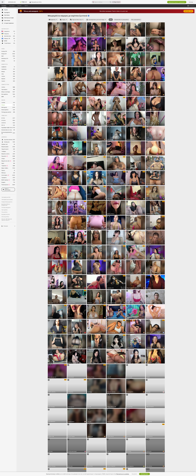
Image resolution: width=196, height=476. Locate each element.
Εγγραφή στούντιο (6, 214)
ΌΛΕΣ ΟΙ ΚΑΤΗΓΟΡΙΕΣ (7, 189)
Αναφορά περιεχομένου (7, 201)
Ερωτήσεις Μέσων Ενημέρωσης (6, 205)
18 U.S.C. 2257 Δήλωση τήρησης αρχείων (7, 220)
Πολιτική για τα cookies (122, 474)
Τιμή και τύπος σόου (77, 19)
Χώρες (63, 19)
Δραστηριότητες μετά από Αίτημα (96, 19)
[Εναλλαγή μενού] (2, 2)
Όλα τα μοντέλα (5, 216)
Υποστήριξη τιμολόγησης (7, 199)
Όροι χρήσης (5, 209)
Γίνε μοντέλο (4, 212)
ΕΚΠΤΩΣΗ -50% (188, 11)
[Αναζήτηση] (110, 2)
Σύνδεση (191, 2)
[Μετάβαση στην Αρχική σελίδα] (12, 2)
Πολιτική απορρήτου (6, 207)
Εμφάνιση (53, 19)
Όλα (111, 19)
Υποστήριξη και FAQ (6, 197)
